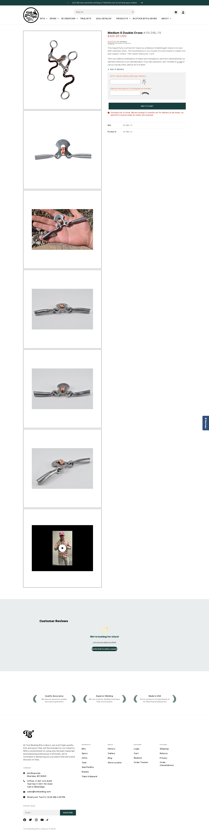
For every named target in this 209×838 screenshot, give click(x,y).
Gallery (111, 753)
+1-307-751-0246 (44, 784)
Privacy (163, 758)
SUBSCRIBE (68, 813)
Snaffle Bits (88, 767)
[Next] (142, 2)
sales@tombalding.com (39, 791)
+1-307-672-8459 (43, 781)
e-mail (179, 62)
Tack (84, 762)
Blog (110, 758)
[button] (42, 20)
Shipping (111, 43)
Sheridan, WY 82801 (36, 776)
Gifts (84, 758)
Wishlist (138, 758)
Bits (84, 749)
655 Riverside (33, 773)
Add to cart (147, 106)
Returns (164, 753)
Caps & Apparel (89, 776)
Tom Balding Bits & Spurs (35, 829)
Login (136, 749)
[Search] (132, 12)
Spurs (85, 753)
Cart (136, 753)
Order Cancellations (167, 763)
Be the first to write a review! (104, 649)
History (111, 749)
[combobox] (104, 12)
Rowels (85, 772)
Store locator (115, 762)
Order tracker (141, 762)
